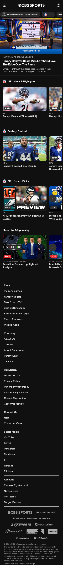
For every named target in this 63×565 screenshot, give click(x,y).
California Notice (14, 395)
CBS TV (8, 356)
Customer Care (13, 414)
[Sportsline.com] (42, 516)
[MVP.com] (51, 522)
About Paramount (14, 344)
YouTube (9, 428)
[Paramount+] (12, 523)
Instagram (10, 440)
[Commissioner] (34, 522)
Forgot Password (13, 493)
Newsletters (11, 482)
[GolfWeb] (40, 529)
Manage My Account (16, 476)
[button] (4, 5)
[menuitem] (20, 14)
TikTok (7, 434)
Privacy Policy (12, 375)
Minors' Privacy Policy (16, 381)
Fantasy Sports (12, 291)
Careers (8, 339)
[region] (30, 35)
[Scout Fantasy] (21, 529)
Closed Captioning (15, 389)
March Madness (13, 313)
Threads (8, 457)
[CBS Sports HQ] (44, 503)
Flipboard (9, 462)
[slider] (30, 43)
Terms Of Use (12, 370)
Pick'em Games (13, 285)
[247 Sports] (19, 516)
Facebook (9, 445)
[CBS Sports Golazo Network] (30, 509)
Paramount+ (11, 350)
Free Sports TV (12, 296)
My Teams (10, 488)
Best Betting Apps (14, 302)
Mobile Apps (11, 319)
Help (7, 409)
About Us (9, 333)
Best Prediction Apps (16, 308)
